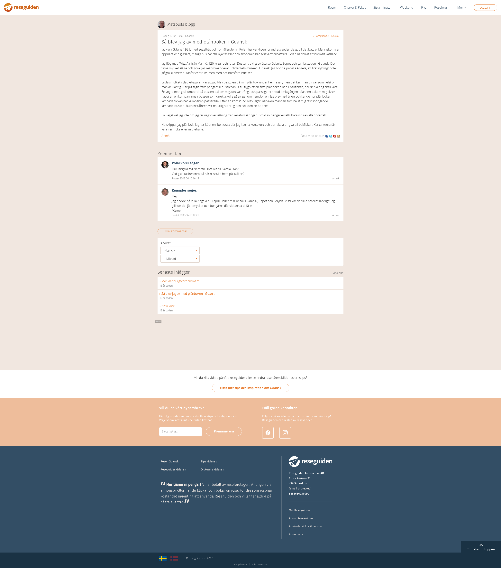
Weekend (406, 7)
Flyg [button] (423, 7)
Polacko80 (180, 163)
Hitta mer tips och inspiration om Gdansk (250, 388)
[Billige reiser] (174, 558)
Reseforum (442, 7)
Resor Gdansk (169, 461)
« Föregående (321, 35)
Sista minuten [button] (382, 7)
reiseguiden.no (240, 564)
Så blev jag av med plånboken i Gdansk (188, 294)
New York (168, 306)
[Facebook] (327, 136)
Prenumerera (224, 431)
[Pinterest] (334, 136)
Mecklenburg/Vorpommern (180, 281)
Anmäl (165, 136)
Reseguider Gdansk (173, 469)
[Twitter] (330, 136)
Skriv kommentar (175, 231)
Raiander (179, 190)
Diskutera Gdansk (212, 469)
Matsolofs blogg (181, 24)
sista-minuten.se (260, 564)
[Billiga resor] (163, 558)
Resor (332, 7)
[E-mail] (338, 136)
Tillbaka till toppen (481, 549)
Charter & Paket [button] (355, 7)
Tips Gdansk (209, 461)
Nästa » (335, 35)
